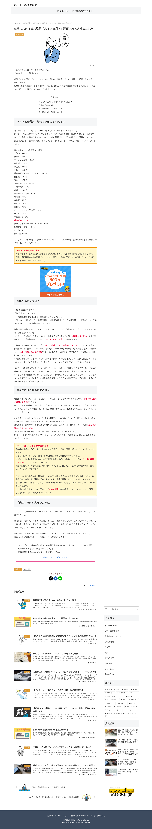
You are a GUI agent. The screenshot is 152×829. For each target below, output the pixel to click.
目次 (52, 97)
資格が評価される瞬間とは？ (51, 108)
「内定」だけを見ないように (51, 112)
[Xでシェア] (51, 578)
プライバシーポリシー (62, 816)
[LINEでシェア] (60, 578)
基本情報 (27, 569)
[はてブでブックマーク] (55, 578)
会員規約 (50, 816)
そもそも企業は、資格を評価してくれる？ (56, 102)
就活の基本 (18, 569)
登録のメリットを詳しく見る (55, 557)
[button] (137, 609)
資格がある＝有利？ (48, 105)
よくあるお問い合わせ (98, 816)
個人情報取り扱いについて (80, 816)
